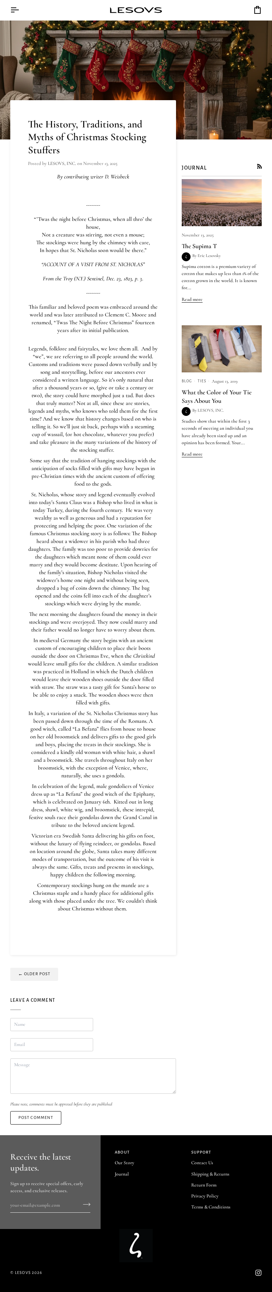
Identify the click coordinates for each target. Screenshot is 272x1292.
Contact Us (202, 1163)
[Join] (84, 1204)
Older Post (34, 974)
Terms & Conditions (211, 1207)
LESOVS (23, 1272)
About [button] (122, 1152)
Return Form (203, 1185)
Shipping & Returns (210, 1174)
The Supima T (199, 246)
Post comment (35, 1117)
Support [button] (201, 1152)
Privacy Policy (205, 1196)
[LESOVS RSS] (259, 166)
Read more (192, 299)
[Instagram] (258, 1273)
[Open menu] (21, 10)
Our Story (124, 1163)
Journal (122, 1174)
